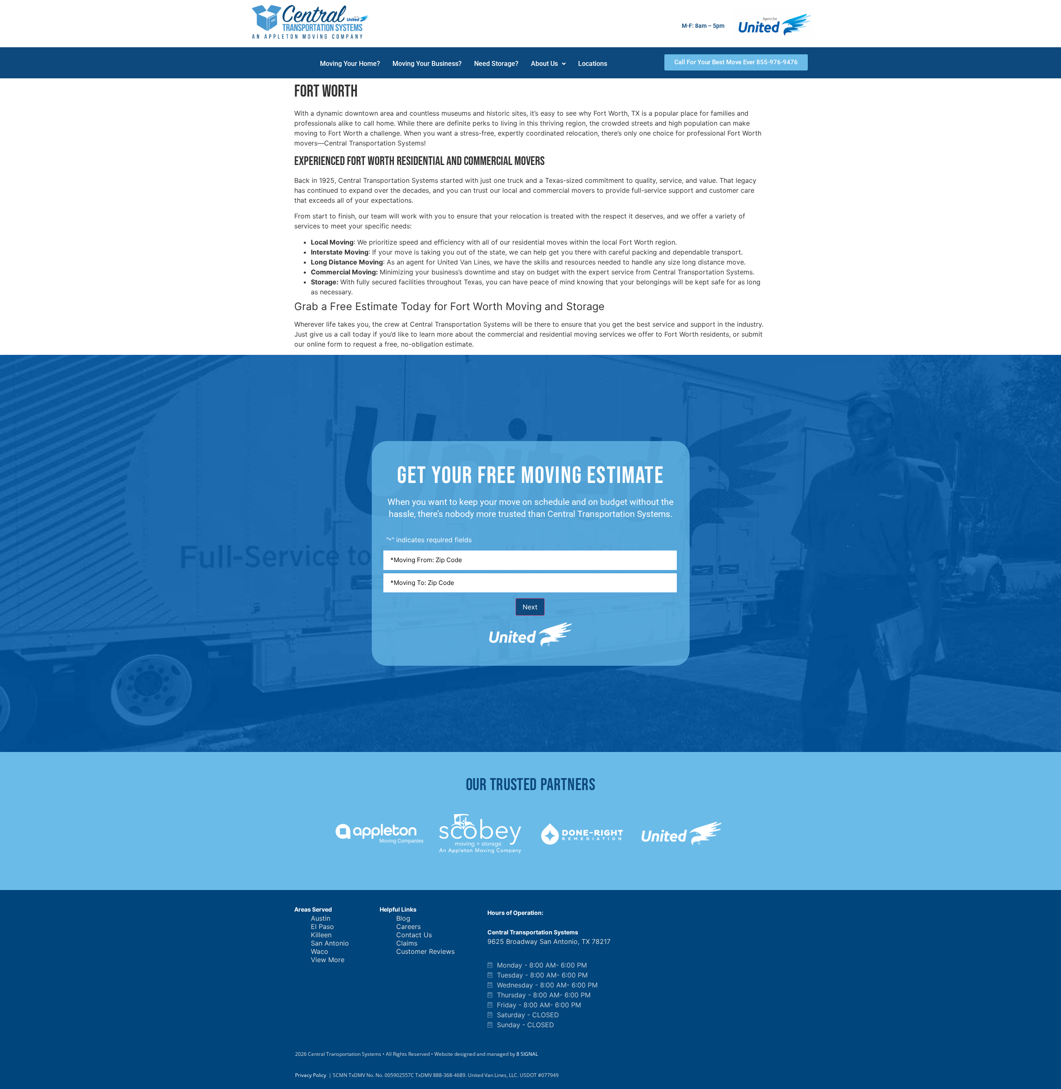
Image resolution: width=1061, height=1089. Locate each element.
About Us (544, 64)
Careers (408, 926)
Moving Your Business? (427, 64)
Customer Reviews (425, 951)
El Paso (322, 926)
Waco (319, 951)
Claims (406, 943)
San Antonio (330, 943)
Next (530, 607)
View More (327, 960)
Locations (592, 64)
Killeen (321, 935)
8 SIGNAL (527, 1053)
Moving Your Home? (350, 64)
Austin (320, 918)
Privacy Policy (310, 1075)
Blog (403, 918)
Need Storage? (496, 64)
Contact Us (414, 935)
